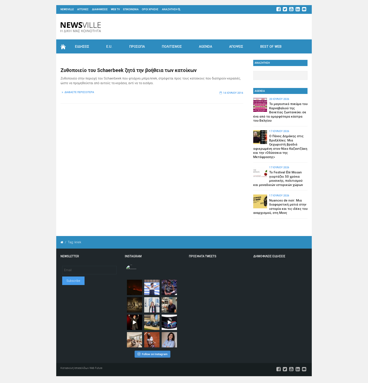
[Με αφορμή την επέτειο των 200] (134, 304)
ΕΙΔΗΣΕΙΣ (82, 47)
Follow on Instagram (154, 354)
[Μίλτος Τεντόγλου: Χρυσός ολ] (152, 287)
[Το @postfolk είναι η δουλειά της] (169, 322)
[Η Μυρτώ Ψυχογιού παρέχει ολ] (169, 339)
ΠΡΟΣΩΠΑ (137, 47)
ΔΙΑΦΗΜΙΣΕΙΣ (100, 9)
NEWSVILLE (67, 9)
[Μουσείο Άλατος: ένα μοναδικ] (169, 304)
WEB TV (115, 9)
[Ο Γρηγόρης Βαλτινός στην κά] (134, 322)
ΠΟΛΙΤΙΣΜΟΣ (172, 47)
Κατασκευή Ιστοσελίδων (74, 368)
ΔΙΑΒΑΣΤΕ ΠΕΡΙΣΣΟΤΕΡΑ (79, 92)
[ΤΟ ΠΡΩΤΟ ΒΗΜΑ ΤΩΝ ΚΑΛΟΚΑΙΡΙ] (152, 322)
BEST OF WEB (271, 47)
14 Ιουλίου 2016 (233, 92)
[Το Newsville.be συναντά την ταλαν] (152, 304)
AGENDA (205, 47)
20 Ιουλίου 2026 (279, 99)
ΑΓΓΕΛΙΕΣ (83, 9)
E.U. (109, 47)
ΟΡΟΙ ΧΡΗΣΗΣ (150, 9)
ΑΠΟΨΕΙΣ (236, 47)
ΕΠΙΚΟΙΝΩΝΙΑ (131, 9)
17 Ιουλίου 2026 (279, 131)
